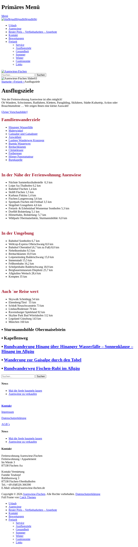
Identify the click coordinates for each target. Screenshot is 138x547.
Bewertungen (16, 38)
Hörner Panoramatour (21, 156)
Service (20, 44)
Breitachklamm (17, 146)
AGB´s (5, 424)
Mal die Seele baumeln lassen (25, 390)
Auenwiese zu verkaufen (23, 393)
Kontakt (13, 35)
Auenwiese (15, 28)
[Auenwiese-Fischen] (19, 19)
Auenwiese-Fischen (34, 494)
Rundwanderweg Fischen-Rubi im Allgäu (42, 368)
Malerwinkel (16, 130)
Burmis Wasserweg (20, 143)
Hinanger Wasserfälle (21, 127)
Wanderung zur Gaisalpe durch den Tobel (42, 360)
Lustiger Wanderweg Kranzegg (26, 140)
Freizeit (13, 41)
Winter (19, 57)
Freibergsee (15, 153)
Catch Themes (28, 497)
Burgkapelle (15, 159)
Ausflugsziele (23, 48)
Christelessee (16, 150)
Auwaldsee (15, 137)
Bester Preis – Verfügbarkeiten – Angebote (33, 31)
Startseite (7, 81)
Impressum (7, 411)
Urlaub (13, 25)
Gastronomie (23, 61)
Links (19, 64)
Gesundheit (22, 51)
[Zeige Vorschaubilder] (14, 112)
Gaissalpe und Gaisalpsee (23, 133)
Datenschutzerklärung (13, 418)
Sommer (20, 54)
